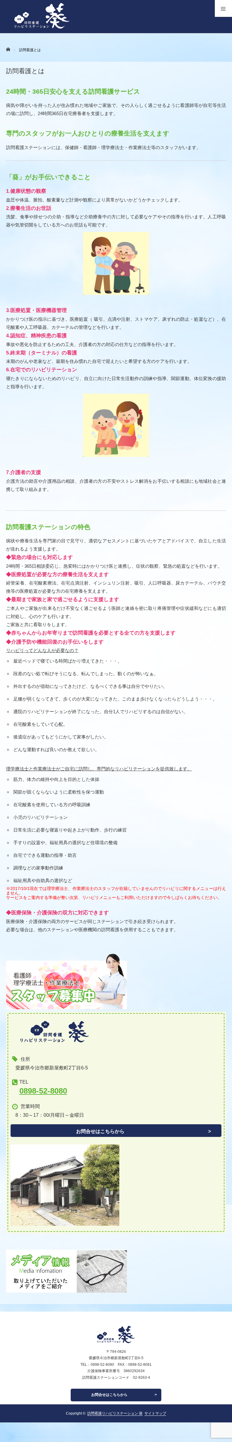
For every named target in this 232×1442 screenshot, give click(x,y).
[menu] (223, 8)
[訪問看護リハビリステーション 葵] (38, 31)
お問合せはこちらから (100, 1131)
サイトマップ (155, 1413)
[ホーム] (8, 47)
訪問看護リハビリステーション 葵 (115, 1413)
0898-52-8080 (43, 1091)
